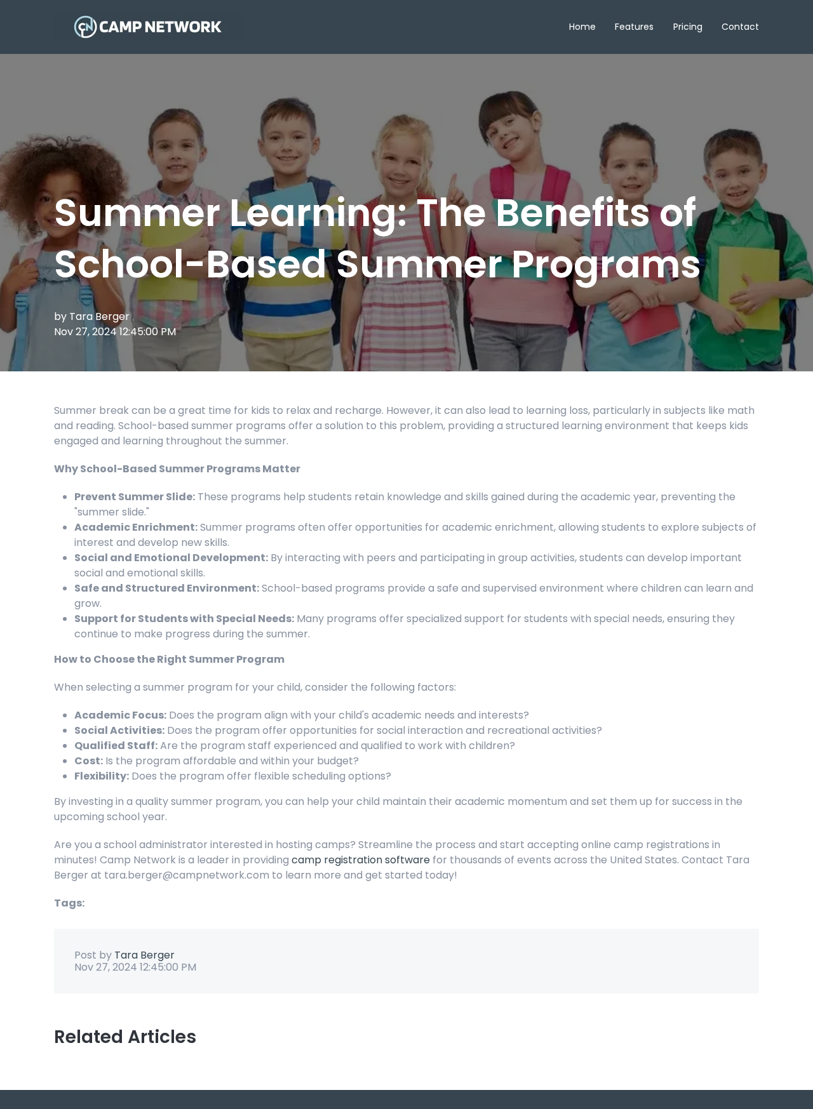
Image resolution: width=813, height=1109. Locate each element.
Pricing (687, 26)
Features (634, 26)
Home (582, 26)
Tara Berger (99, 316)
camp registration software (361, 860)
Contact (740, 26)
